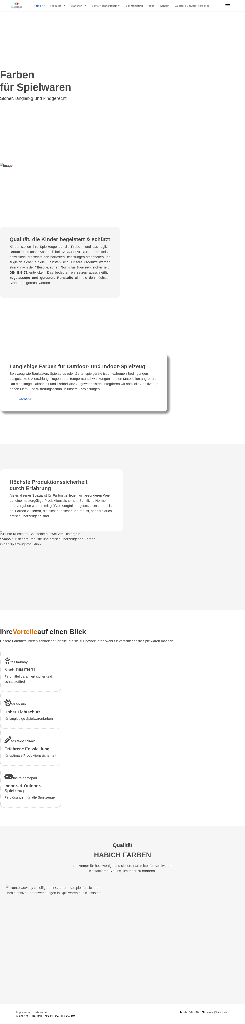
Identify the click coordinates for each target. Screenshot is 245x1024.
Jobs (151, 5)
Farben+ (25, 399)
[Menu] (227, 5)
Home (37, 5)
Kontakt (164, 5)
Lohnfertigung (134, 5)
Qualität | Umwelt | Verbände (192, 5)
